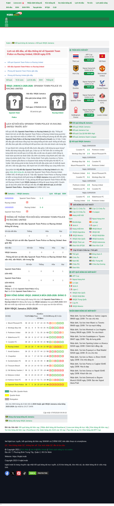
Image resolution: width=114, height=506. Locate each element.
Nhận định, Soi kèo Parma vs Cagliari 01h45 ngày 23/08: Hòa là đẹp (88, 365)
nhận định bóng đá (16, 172)
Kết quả (9, 80)
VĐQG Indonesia (98, 242)
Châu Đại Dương (98, 264)
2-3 (88, 154)
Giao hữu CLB (97, 246)
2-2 (88, 150)
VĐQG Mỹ (96, 232)
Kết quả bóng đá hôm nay (29, 427)
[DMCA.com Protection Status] (38, 473)
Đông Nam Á (97, 254)
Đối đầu (9, 7)
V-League (96, 212)
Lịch (51, 194)
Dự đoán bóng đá (65, 3)
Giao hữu (76, 268)
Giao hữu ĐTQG (78, 246)
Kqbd (8, 3)
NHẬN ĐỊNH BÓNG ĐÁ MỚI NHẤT (83, 311)
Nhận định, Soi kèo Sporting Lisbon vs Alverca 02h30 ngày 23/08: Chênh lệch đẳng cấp (89, 344)
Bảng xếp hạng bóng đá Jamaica (21, 417)
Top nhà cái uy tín (74, 430)
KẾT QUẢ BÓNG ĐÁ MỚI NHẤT (84, 272)
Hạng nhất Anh (78, 229)
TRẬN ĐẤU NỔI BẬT (80, 50)
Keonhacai (31, 430)
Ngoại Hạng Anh (98, 219)
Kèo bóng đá (50, 3)
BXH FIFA (26, 7)
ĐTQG (47, 7)
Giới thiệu (25, 450)
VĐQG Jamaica (23, 194)
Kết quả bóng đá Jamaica (82, 123)
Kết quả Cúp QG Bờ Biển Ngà (83, 134)
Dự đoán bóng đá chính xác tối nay (51, 430)
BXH (17, 7)
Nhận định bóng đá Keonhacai (53, 427)
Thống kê (49, 80)
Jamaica (11, 194)
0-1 (88, 162)
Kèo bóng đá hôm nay (99, 427)
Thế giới (75, 254)
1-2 (88, 165)
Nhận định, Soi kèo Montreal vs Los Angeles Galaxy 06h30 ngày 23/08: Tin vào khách (88, 331)
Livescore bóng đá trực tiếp (78, 427)
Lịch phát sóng (101, 3)
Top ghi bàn (37, 7)
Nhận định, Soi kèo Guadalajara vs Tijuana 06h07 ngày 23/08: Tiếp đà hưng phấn (87, 337)
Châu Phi (76, 264)
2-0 (88, 185)
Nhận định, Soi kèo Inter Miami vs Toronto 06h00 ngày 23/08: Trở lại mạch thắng (87, 324)
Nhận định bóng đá (34, 3)
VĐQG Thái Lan (78, 242)
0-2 (88, 189)
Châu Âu (75, 257)
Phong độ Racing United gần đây (20, 75)
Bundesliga (76, 222)
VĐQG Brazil (97, 229)
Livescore (18, 3)
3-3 (88, 201)
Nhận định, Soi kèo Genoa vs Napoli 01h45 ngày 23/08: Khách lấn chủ (87, 372)
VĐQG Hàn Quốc (78, 239)
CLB (54, 7)
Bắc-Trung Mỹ (97, 261)
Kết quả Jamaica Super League (84, 137)
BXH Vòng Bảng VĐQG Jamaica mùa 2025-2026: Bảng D (36, 295)
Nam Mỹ (75, 261)
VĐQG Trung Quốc (79, 300)
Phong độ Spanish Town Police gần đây (23, 71)
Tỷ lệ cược (19, 80)
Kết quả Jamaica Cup (80, 130)
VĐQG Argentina (78, 232)
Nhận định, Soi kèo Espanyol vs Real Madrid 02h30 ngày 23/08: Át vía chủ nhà (88, 351)
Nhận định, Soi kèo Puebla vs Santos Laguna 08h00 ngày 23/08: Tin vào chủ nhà (88, 317)
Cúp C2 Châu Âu (98, 209)
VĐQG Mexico (77, 235)
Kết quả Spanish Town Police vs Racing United (25, 62)
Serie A (75, 225)
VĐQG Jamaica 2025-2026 (19, 86)
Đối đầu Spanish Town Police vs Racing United (26, 67)
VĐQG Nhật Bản (98, 235)
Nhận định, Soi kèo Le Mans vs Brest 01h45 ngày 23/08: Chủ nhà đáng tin (88, 358)
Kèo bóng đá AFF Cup (92, 430)
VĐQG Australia (98, 239)
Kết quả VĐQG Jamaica (81, 127)
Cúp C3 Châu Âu (78, 212)
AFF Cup (75, 276)
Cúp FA (75, 303)
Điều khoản (42, 450)
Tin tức (90, 3)
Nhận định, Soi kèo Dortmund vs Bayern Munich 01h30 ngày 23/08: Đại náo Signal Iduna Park (87, 380)
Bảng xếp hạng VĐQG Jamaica (20, 421)
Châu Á (95, 257)
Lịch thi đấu (79, 3)
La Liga (95, 222)
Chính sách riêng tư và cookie (60, 450)
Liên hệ (33, 450)
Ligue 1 (95, 225)
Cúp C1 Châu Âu (78, 209)
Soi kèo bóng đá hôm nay (15, 430)
